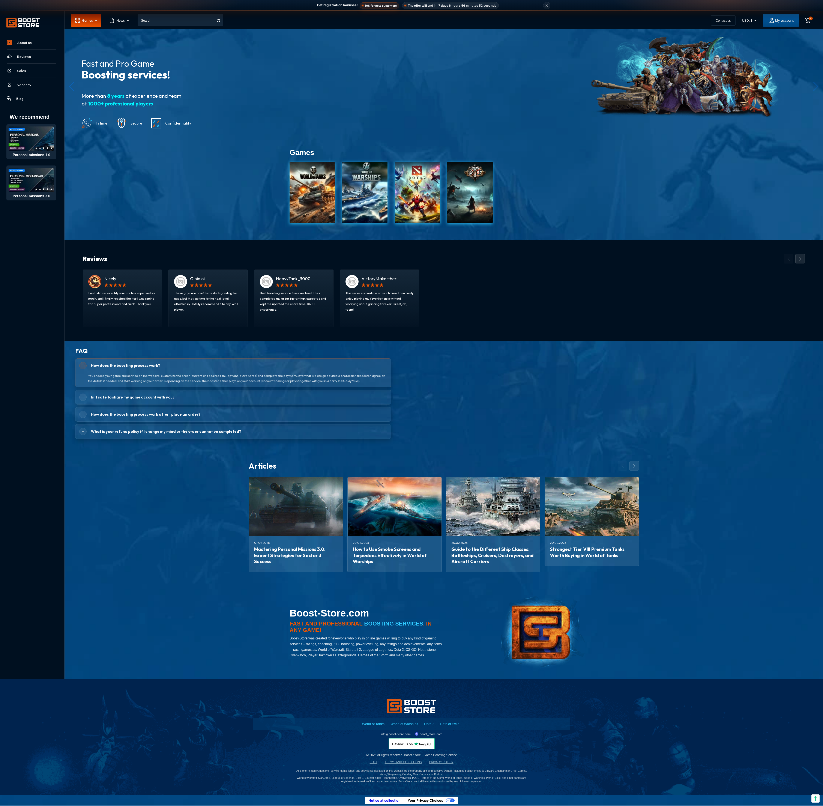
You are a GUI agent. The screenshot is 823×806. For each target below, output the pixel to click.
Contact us (723, 20)
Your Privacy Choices (425, 800)
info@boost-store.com (396, 734)
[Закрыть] (546, 5)
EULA (373, 762)
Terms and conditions (403, 762)
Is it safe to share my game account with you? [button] (132, 397)
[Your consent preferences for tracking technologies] (815, 798)
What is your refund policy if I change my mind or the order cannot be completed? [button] (166, 431)
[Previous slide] (788, 258)
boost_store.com (431, 734)
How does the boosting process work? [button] (125, 365)
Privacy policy (441, 762)
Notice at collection (384, 800)
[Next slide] (800, 258)
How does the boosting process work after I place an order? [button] (145, 414)
